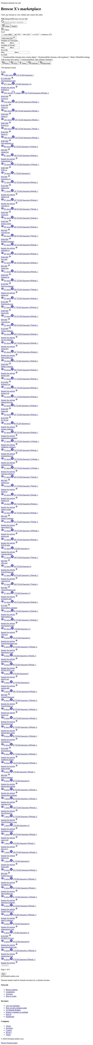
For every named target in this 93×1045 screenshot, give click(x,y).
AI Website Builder (13, 1010)
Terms (8, 1035)
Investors (9, 1028)
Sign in (8, 1014)
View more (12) (7, 38)
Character (34, 63)
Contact (9, 1030)
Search (14, 26)
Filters (7, 26)
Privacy (9, 1032)
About (8, 1026)
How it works (11, 996)
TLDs (15, 63)
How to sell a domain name (16, 1008)
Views (24, 63)
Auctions (9, 994)
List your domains (13, 1006)
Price (6, 63)
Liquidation (10, 992)
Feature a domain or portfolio (17, 1012)
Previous (5, 965)
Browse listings (12, 990)
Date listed (46, 63)
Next (3, 974)
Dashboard (10, 1017)
